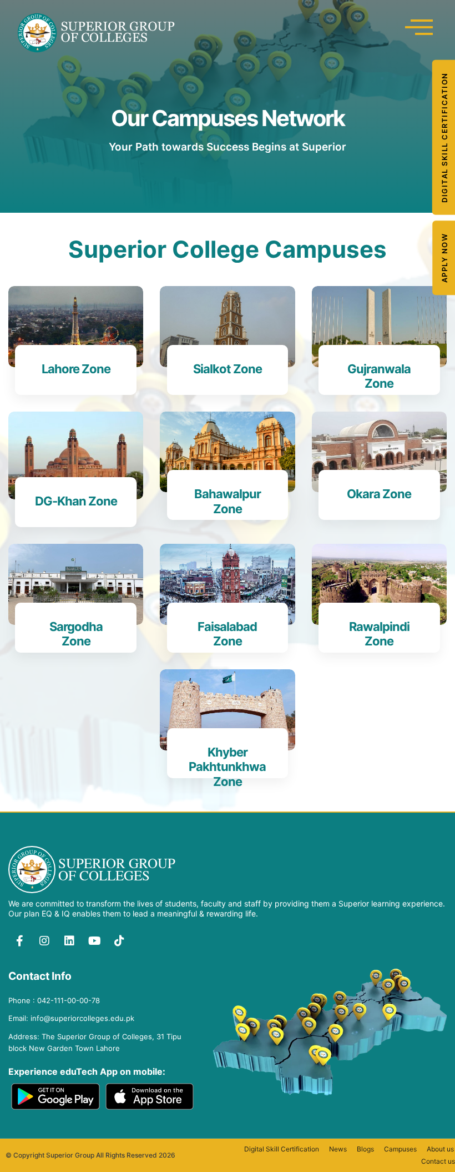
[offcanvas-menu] (419, 27)
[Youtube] (94, 941)
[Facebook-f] (19, 941)
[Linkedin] (69, 941)
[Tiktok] (119, 941)
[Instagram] (44, 941)
